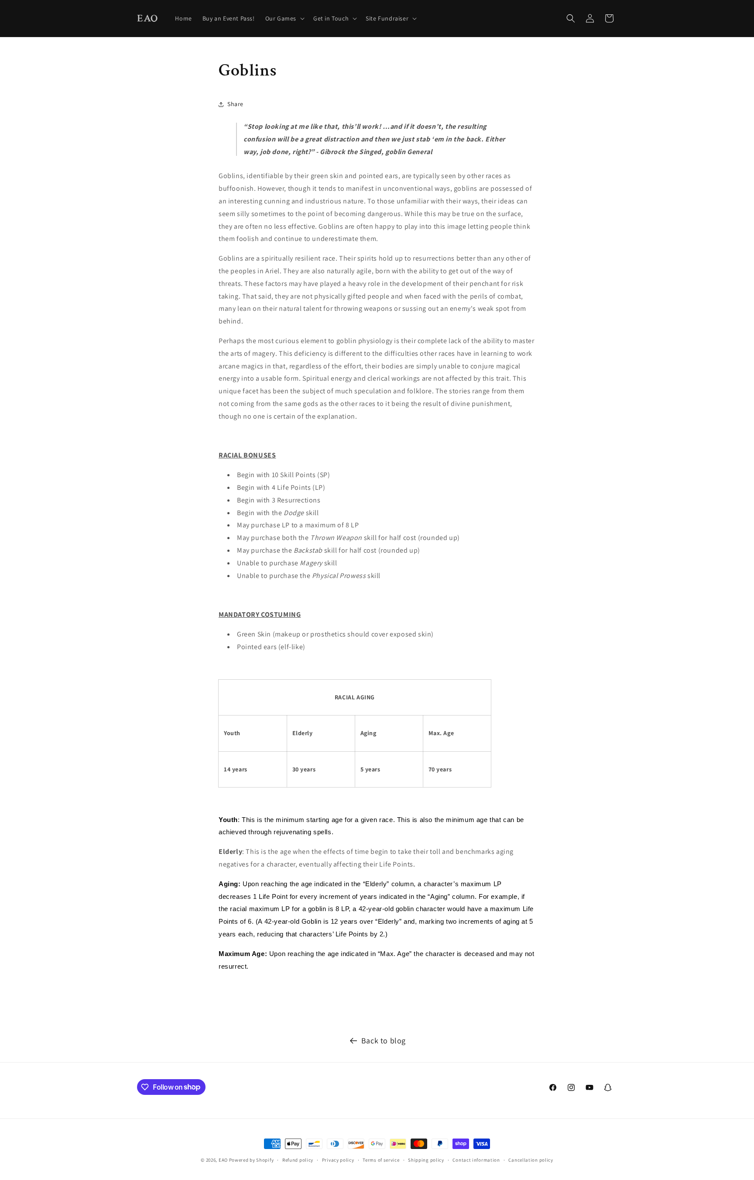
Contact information (476, 1159)
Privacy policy (338, 1159)
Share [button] (235, 104)
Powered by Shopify (251, 1160)
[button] (284, 18)
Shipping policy (426, 1159)
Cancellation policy (530, 1159)
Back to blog (383, 1041)
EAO (223, 1160)
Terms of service (381, 1159)
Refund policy (297, 1159)
